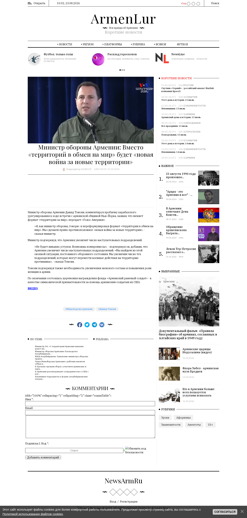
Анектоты (194, 424)
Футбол (182, 44)
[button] (120, 70)
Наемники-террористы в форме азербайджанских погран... (61, 377)
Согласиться (225, 511)
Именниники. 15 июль (173, 108)
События (191, 97)
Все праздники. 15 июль (174, 126)
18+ (210, 424)
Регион (88, 44)
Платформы (113, 44)
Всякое (161, 44)
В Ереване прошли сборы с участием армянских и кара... (60, 367)
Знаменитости (195, 105)
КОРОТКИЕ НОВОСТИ (176, 78)
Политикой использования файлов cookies (33, 514)
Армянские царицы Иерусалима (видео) (197, 350)
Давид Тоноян (108, 309)
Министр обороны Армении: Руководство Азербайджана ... (56, 352)
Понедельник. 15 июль (173, 134)
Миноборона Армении (80, 309)
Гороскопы (192, 131)
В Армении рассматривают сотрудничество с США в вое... (62, 372)
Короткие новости (123, 32)
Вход (113, 501)
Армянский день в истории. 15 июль (181, 117)
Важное (86, 169)
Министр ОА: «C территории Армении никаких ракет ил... (59, 347)
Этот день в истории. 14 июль (177, 143)
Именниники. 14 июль (173, 152)
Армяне (190, 114)
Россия (189, 85)
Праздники (193, 123)
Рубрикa (139, 44)
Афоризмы (183, 417)
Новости (65, 44)
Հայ (183, 3)
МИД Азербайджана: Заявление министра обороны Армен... (61, 357)
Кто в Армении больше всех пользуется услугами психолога (198, 392)
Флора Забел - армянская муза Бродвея (200, 370)
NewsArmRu (123, 480)
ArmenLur (123, 18)
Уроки (165, 417)
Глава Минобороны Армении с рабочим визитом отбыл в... (60, 362)
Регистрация (128, 501)
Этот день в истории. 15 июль (177, 100)
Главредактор (73, 169)
